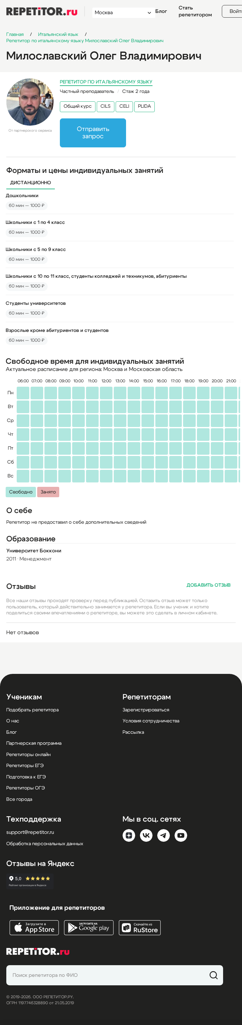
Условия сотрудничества (151, 721)
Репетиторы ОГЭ (25, 788)
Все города (19, 799)
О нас (12, 721)
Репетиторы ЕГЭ (25, 765)
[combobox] (118, 13)
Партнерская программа (33, 743)
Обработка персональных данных (44, 843)
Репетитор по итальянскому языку (106, 82)
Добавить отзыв (209, 585)
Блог (161, 11)
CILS (106, 106)
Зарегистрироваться (146, 710)
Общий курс (78, 106)
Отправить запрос (93, 133)
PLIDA (144, 106)
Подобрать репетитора (32, 710)
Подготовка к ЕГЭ (26, 777)
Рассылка (133, 732)
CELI (124, 106)
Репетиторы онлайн (28, 754)
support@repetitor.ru (30, 832)
